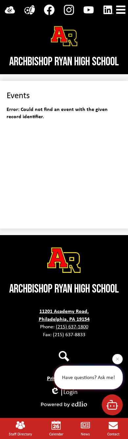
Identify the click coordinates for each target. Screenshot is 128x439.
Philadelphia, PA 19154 (64, 318)
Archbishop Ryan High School (64, 62)
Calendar (56, 434)
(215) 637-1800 (72, 326)
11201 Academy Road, (64, 311)
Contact (113, 434)
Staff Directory (20, 434)
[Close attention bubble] (117, 359)
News (85, 434)
